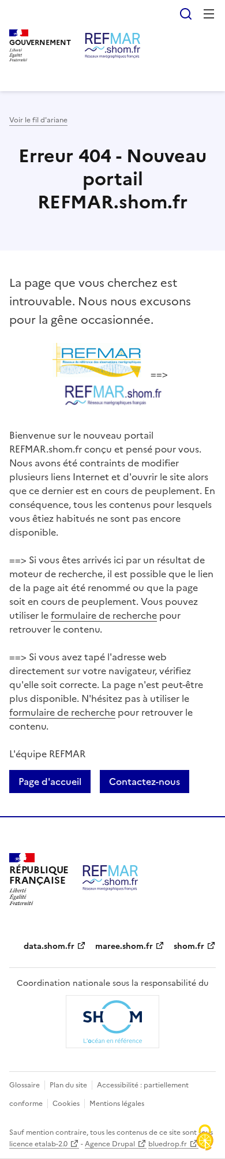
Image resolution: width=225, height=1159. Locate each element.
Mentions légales (116, 1103)
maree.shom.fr (124, 946)
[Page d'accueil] (112, 45)
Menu (208, 13)
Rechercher (185, 13)
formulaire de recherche (104, 615)
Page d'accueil (49, 781)
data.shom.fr (49, 946)
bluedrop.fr (167, 1144)
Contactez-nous (144, 781)
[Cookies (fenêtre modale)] (205, 1139)
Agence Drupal (110, 1144)
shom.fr (189, 946)
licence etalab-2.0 (38, 1144)
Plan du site (68, 1085)
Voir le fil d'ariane (38, 120)
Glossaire (24, 1085)
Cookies (66, 1103)
